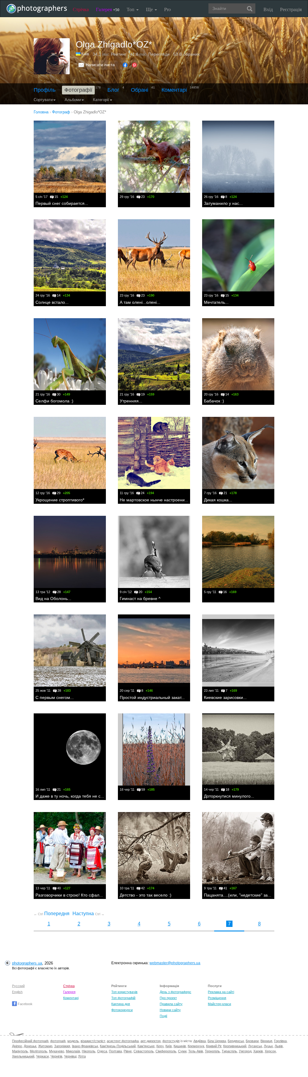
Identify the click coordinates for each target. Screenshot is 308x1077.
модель (73, 1041)
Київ (85, 54)
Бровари (252, 1041)
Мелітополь (38, 1051)
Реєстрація (291, 9)
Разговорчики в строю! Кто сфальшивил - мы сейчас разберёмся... (101, 895)
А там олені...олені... (140, 302)
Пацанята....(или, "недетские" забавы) (241, 895)
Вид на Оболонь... (53, 598)
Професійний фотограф (30, 1041)
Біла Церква (217, 1041)
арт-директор (150, 1041)
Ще (150, 9)
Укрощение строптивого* (59, 499)
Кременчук (196, 1046)
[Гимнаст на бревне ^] (154, 552)
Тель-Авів (195, 1051)
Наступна (88, 913)
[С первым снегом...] (70, 650)
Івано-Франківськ (85, 1046)
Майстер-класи (219, 1004)
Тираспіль (229, 1051)
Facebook (24, 1004)
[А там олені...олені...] (154, 255)
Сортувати (43, 99)
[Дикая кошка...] (238, 453)
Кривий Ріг (213, 1046)
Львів (279, 1046)
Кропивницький (234, 1046)
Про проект (168, 998)
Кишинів (180, 1046)
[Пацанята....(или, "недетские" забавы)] (238, 848)
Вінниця (266, 1041)
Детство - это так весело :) (145, 895)
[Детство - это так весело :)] (154, 848)
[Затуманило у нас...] (238, 157)
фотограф (58, 1041)
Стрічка (81, 9)
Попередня (51, 913)
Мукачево (56, 1051)
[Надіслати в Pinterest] (134, 64)
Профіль (44, 90)
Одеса (102, 1051)
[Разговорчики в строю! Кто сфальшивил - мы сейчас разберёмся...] (70, 848)
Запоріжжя (62, 1046)
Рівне (128, 1051)
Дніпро (17, 1046)
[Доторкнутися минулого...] (238, 749)
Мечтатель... (216, 302)
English (17, 992)
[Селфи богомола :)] (70, 354)
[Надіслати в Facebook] (125, 64)
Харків (258, 1051)
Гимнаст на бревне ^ (140, 598)
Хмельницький (23, 1056)
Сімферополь (166, 1051)
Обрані (139, 90)
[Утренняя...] (154, 354)
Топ (131, 9)
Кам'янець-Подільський (118, 1046)
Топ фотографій (123, 998)
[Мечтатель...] (238, 255)
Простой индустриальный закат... (152, 697)
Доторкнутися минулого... (229, 796)
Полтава (115, 1051)
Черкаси (42, 1056)
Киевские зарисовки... (225, 697)
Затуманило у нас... (223, 203)
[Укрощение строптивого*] (70, 453)
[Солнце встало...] (70, 255)
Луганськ (255, 1046)
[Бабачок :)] (238, 354)
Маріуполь (20, 1051)
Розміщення (217, 998)
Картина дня (120, 1004)
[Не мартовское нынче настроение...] (154, 453)
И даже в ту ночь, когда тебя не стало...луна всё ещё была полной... (103, 796)
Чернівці (70, 1056)
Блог (113, 90)
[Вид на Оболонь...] (70, 552)
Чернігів (56, 1056)
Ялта (82, 1056)
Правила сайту (171, 1004)
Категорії (101, 99)
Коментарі (174, 90)
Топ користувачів (124, 992)
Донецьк (30, 1046)
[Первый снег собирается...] (70, 157)
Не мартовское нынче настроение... (155, 499)
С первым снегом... (54, 697)
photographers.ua (27, 963)
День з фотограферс (175, 992)
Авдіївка (199, 1041)
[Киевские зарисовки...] (238, 650)
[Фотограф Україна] (78, 54)
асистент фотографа (123, 1041)
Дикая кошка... (218, 499)
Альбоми (73, 99)
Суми (182, 1051)
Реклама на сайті (221, 992)
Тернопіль (212, 1051)
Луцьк (268, 1046)
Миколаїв (73, 1051)
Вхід (268, 9)
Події (163, 1016)
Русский (18, 986)
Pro (167, 9)
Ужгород (245, 1051)
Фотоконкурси (122, 1010)
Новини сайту (170, 1010)
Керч (160, 1046)
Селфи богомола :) (54, 400)
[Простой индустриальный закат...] (154, 650)
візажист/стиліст (93, 1041)
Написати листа (100, 65)
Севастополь (144, 1051)
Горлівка (280, 1041)
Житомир (45, 1046)
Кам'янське (146, 1046)
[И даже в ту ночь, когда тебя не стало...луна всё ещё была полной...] (70, 749)
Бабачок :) (214, 400)
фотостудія (171, 1041)
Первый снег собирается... (61, 203)
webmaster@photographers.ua (174, 963)
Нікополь (88, 1051)
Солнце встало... (52, 302)
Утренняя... (131, 400)
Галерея (107, 9)
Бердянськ (236, 1041)
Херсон (270, 1051)
